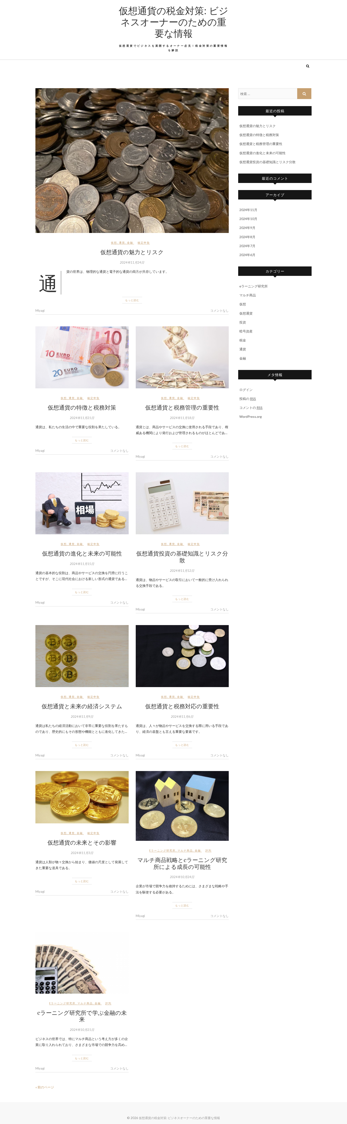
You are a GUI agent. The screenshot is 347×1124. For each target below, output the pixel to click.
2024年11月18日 (182, 418)
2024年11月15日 (82, 564)
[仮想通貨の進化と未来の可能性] (82, 503)
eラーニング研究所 (162, 850)
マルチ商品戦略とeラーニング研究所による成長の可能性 (182, 863)
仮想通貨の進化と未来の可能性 (82, 553)
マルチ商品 (185, 850)
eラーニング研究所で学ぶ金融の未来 (82, 1016)
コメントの (250, 408)
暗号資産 (246, 331)
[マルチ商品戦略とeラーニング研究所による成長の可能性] (182, 806)
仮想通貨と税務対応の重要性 (182, 706)
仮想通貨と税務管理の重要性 (182, 407)
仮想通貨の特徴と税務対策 (82, 407)
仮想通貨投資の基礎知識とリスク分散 (182, 556)
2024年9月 (247, 228)
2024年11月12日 (182, 570)
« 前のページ (44, 1087)
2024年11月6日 (182, 716)
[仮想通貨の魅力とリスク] (132, 160)
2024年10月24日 (182, 877)
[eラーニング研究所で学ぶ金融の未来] (82, 963)
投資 (242, 322)
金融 (130, 242)
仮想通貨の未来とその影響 (81, 842)
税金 (242, 340)
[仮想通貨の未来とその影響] (82, 797)
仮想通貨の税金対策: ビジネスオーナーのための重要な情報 (173, 22)
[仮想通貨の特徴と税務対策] (82, 357)
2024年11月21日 (82, 418)
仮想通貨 (246, 313)
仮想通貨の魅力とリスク (132, 252)
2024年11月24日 (132, 262)
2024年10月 (248, 219)
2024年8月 (247, 237)
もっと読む (132, 300)
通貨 (122, 242)
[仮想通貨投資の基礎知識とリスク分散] (182, 503)
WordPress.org (250, 417)
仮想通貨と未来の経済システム (82, 706)
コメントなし (219, 310)
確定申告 (144, 242)
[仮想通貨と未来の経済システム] (82, 656)
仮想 (114, 242)
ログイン (246, 390)
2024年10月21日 (82, 1030)
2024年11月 (248, 210)
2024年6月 (247, 255)
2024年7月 (247, 246)
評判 (208, 850)
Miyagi (40, 310)
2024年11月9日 (82, 716)
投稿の (247, 399)
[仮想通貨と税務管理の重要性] (182, 357)
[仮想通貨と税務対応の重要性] (182, 656)
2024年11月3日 (82, 853)
